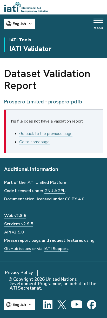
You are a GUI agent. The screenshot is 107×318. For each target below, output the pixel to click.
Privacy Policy (19, 273)
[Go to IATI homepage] (26, 7)
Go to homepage (34, 142)
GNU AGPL (54, 191)
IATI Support (56, 249)
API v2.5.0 (14, 232)
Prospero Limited (24, 101)
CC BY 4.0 (74, 199)
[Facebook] (91, 304)
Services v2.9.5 (18, 224)
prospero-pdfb (65, 101)
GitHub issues (17, 249)
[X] (61, 304)
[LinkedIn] (47, 304)
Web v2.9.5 (15, 215)
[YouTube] (76, 304)
